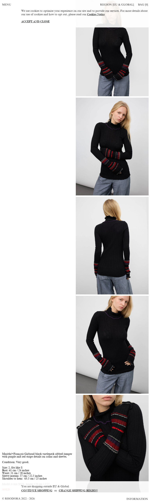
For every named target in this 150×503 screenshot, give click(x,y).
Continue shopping (36, 490)
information (137, 499)
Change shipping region (78, 490)
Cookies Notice (96, 14)
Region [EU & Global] (117, 4)
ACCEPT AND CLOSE (35, 21)
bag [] (143, 4)
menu (6, 4)
